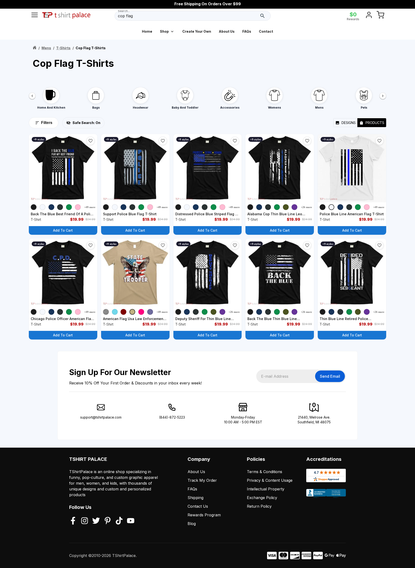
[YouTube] (130, 521)
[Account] (369, 16)
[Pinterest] (107, 521)
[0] (380, 16)
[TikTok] (119, 521)
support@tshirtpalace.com (101, 417)
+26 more (306, 207)
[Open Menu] (34, 16)
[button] (90, 141)
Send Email (330, 376)
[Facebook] (73, 521)
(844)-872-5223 (172, 417)
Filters (46, 123)
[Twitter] (96, 521)
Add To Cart (63, 230)
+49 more (89, 207)
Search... (124, 11)
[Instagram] (84, 521)
